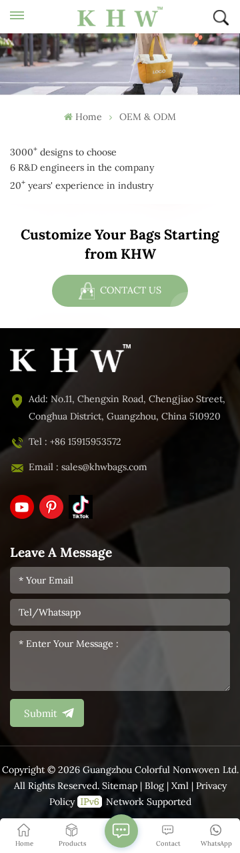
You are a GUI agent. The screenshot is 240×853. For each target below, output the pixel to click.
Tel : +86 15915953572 (75, 442)
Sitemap (119, 786)
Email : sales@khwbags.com (88, 467)
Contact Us (129, 290)
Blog (154, 786)
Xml (180, 786)
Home (88, 117)
